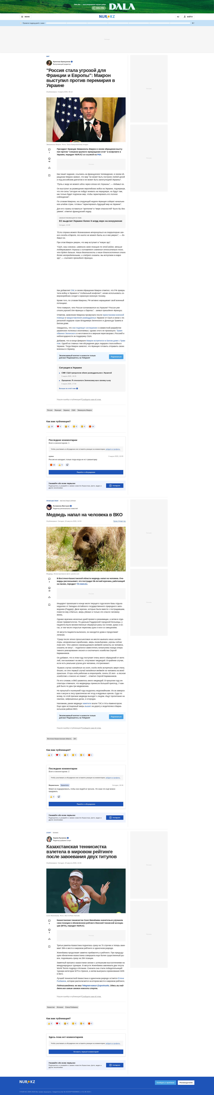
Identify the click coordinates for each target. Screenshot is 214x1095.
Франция (58, 410)
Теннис (55, 833)
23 (52, 426)
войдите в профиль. (113, 449)
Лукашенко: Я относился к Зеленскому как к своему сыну (86, 380)
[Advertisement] (107, 39)
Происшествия (52, 501)
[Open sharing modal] (49, 168)
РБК (99, 154)
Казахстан (51, 1007)
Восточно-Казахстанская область (59, 739)
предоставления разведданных (81, 318)
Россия (49, 410)
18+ (75, 739)
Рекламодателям (186, 1083)
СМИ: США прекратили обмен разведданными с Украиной (87, 373)
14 (93, 426)
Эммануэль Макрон (84, 410)
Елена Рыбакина (71, 1007)
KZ (178, 17)
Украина (66, 410)
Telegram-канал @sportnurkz (95, 985)
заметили (87, 703)
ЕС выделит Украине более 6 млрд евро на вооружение (90, 221)
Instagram (116, 485)
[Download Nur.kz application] (107, 6)
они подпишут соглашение (84, 328)
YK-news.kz (81, 584)
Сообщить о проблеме (165, 1083)
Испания (60, 1007)
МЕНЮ (27, 17)
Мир (47, 56)
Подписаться (116, 357)
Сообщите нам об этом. (91, 399)
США (73, 410)
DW (72, 290)
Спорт (48, 833)
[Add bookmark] (49, 175)
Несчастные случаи (68, 501)
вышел (88, 706)
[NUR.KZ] (107, 17)
